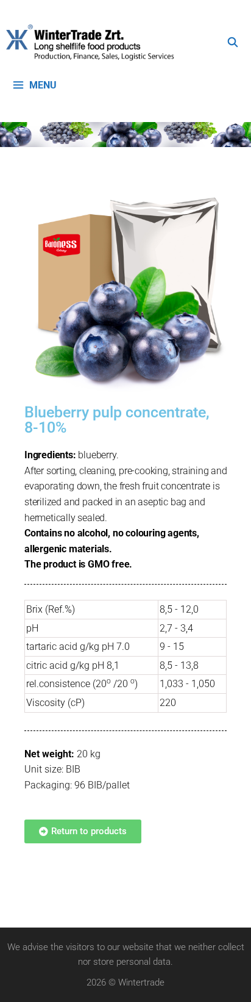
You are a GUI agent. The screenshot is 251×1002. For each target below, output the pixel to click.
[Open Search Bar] (232, 42)
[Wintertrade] (93, 42)
